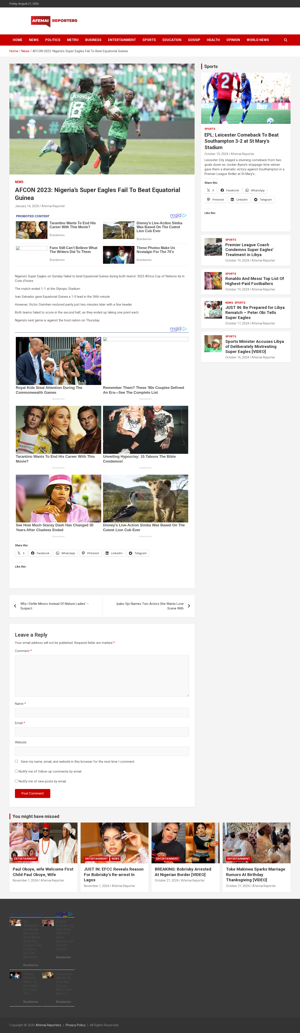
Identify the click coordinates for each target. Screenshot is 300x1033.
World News (258, 40)
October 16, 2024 (237, 357)
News (34, 40)
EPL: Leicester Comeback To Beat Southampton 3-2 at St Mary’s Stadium (241, 141)
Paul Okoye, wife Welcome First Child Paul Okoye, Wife (43, 872)
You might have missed (36, 816)
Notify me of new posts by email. (43, 781)
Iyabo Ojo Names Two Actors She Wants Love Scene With (150, 606)
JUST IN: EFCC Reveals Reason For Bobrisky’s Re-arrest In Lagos (114, 874)
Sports (149, 40)
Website (21, 742)
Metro (73, 40)
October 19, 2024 (216, 154)
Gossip (194, 40)
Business (93, 40)
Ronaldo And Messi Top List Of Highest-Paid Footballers (254, 281)
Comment (23, 651)
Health (213, 40)
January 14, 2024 (27, 206)
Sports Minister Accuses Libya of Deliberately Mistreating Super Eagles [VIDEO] (254, 346)
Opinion (233, 40)
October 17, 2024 (237, 323)
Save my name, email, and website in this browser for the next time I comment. (78, 762)
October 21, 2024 (167, 880)
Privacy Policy (75, 1025)
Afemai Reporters (48, 1025)
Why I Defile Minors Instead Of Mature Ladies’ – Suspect (54, 606)
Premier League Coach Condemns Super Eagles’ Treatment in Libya (249, 249)
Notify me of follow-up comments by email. (50, 771)
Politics (52, 40)
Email (20, 723)
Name (20, 704)
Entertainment (122, 40)
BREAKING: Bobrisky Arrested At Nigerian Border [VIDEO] (183, 872)
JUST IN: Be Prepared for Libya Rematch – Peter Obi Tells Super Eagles (255, 312)
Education (172, 40)
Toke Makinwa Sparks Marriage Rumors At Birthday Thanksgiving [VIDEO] (255, 874)
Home (17, 40)
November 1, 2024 (25, 880)
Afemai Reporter (53, 206)
